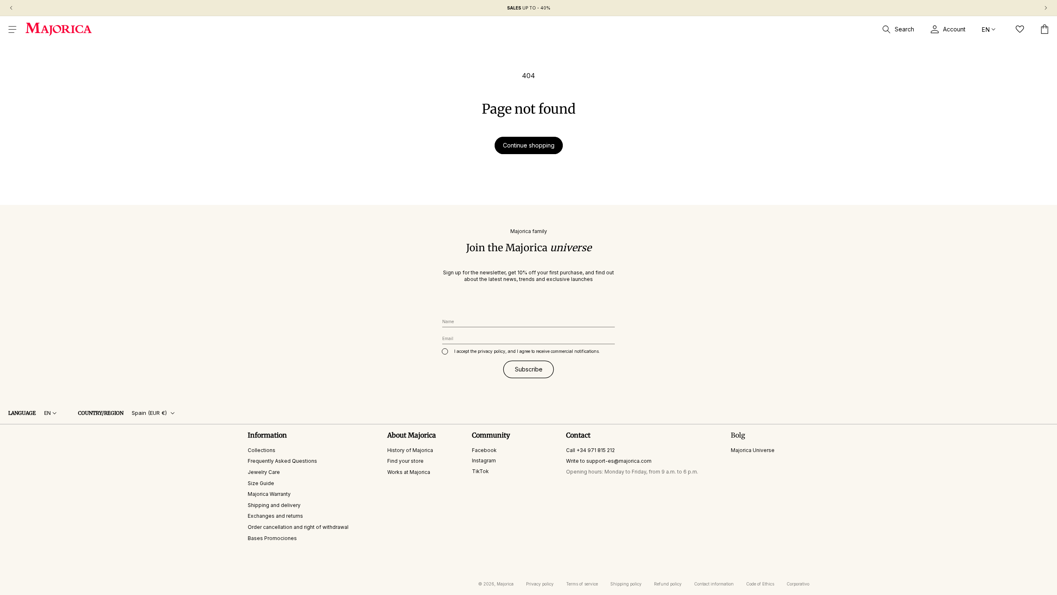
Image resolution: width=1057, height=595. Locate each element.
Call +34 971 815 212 (590, 450)
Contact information (714, 583)
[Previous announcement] (11, 8)
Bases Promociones (272, 538)
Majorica (505, 583)
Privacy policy (540, 583)
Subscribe (529, 369)
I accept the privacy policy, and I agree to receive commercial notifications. (527, 351)
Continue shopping (529, 145)
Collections (261, 450)
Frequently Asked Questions (282, 461)
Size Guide (261, 483)
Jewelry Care (264, 472)
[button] (12, 29)
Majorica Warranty (269, 494)
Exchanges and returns (275, 516)
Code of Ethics (760, 583)
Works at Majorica (408, 472)
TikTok (480, 471)
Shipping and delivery (274, 505)
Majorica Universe (753, 450)
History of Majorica (410, 450)
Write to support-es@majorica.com (609, 461)
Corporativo (798, 583)
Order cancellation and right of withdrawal (298, 527)
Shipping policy (626, 583)
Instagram (484, 460)
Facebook (484, 450)
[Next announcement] (1046, 8)
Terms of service (582, 583)
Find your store (405, 461)
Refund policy (668, 583)
